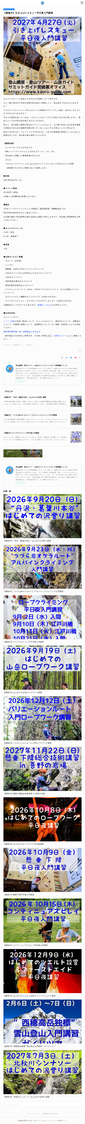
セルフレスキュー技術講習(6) (11, 345)
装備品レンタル (43, 304)
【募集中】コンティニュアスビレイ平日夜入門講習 (25, 945)
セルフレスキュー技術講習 (9, 9)
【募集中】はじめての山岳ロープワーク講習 (22, 692)
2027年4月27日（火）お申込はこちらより (21, 331)
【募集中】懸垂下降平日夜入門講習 (18, 894)
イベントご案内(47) (27, 345)
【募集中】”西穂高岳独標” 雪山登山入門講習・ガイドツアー (29, 1046)
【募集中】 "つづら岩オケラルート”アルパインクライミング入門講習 (30, 415)
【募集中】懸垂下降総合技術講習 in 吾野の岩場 (24, 793)
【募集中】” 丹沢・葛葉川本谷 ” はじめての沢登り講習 (24, 397)
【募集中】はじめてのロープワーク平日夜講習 (23, 844)
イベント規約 (9, 321)
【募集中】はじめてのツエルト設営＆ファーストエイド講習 (29, 995)
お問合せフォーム (61, 335)
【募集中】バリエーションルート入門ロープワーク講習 (27, 743)
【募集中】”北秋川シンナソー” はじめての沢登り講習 (26, 1096)
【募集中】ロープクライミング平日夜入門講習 (21, 433)
